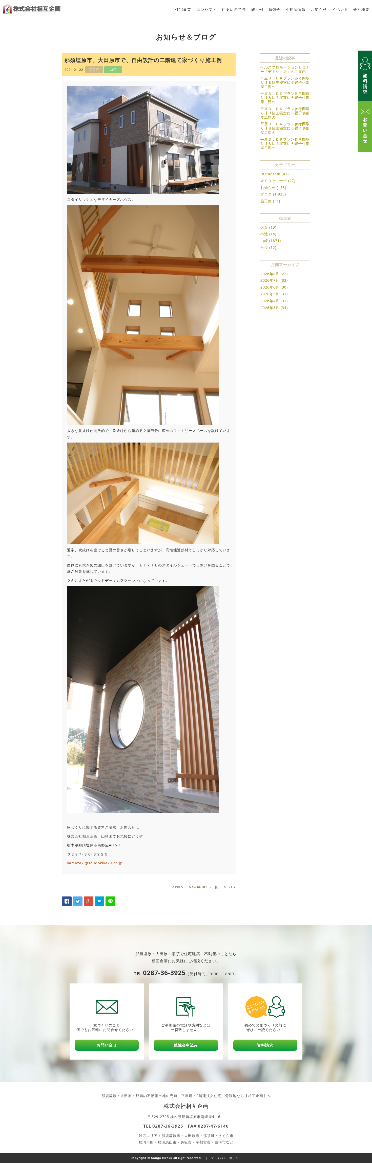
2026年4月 (269, 300)
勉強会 (274, 9)
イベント (340, 9)
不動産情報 (295, 9)
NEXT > (230, 887)
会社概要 (361, 9)
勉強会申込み (186, 1045)
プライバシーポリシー (226, 1158)
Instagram (270, 173)
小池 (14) (268, 233)
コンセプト (206, 9)
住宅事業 (183, 9)
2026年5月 (269, 294)
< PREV (177, 887)
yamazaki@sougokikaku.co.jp (95, 863)
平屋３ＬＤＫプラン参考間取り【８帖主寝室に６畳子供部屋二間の (285, 82)
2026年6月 (269, 287)
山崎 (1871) (270, 240)
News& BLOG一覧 (203, 887)
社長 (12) (268, 247)
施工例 (257, 9)
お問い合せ (107, 1045)
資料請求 (265, 1045)
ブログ (266, 194)
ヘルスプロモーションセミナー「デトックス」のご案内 (285, 69)
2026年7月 (269, 280)
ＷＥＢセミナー (273, 180)
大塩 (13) (268, 227)
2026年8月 (269, 273)
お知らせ (319, 9)
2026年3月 (269, 307)
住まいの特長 (234, 9)
